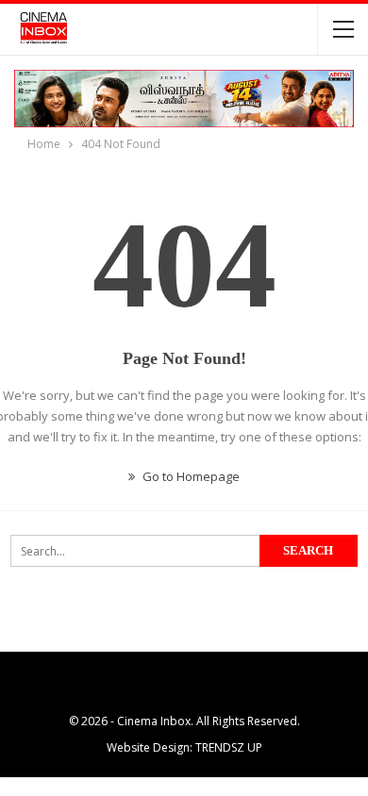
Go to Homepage (190, 476)
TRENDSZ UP (228, 747)
